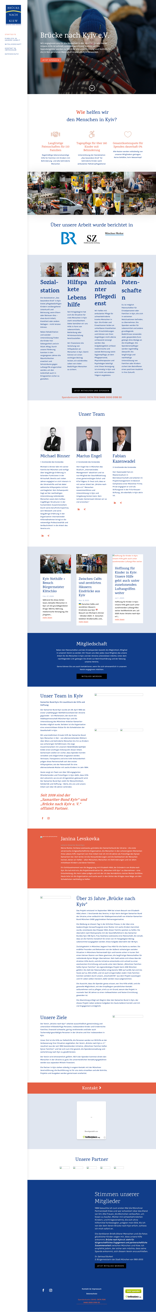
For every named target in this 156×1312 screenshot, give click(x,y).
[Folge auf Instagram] (48, 818)
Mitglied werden (92, 676)
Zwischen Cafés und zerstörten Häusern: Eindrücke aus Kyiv (90, 587)
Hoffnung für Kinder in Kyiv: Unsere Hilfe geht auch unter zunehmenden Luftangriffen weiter (127, 581)
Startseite (10, 34)
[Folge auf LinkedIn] (42, 535)
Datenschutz (12, 54)
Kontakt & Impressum (11, 49)
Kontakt (90, 1088)
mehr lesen (47, 617)
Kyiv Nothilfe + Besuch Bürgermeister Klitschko (54, 585)
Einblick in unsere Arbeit (12, 39)
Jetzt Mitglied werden (110, 1266)
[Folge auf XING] (48, 535)
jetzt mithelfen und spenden (91, 390)
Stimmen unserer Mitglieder (117, 1198)
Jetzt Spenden (50, 60)
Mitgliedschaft (13, 44)
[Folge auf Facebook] (42, 818)
